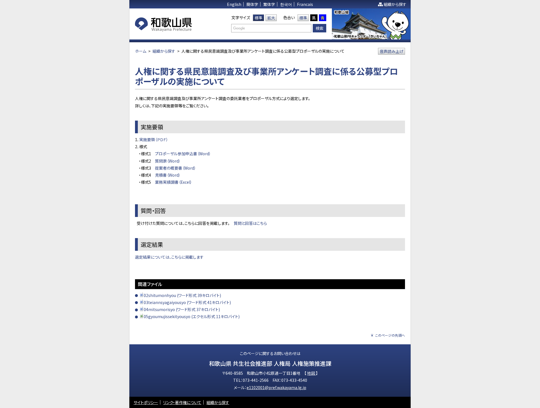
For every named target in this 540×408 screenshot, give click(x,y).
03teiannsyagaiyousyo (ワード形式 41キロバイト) (187, 302)
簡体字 (252, 4)
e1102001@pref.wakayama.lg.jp (276, 387)
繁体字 (269, 4)
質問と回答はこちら (250, 223)
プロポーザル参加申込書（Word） (183, 153)
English (234, 4)
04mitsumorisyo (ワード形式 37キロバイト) (182, 309)
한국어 (286, 4)
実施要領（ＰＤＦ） (153, 139)
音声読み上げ (391, 51)
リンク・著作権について (182, 402)
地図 (311, 373)
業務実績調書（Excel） (173, 182)
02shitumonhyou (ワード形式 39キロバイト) (182, 295)
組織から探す (395, 4)
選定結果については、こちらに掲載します (169, 257)
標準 (258, 18)
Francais (305, 4)
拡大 (271, 18)
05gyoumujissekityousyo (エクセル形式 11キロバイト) (192, 316)
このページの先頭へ (390, 335)
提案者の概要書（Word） (175, 168)
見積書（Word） (168, 175)
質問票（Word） (168, 161)
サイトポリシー (146, 402)
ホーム (140, 51)
